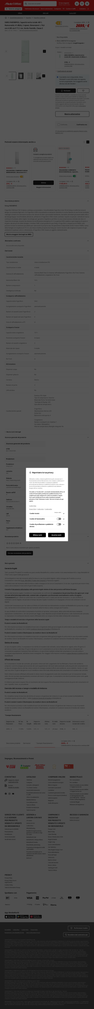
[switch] (59, 519)
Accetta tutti (56, 535)
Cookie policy (48, 509)
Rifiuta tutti (37, 535)
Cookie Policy (32, 506)
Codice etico (40, 509)
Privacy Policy (32, 509)
